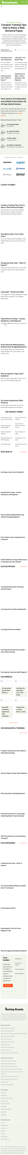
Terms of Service (5, 1139)
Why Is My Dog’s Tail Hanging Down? (13, 793)
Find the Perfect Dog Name (7, 986)
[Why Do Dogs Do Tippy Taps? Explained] (14, 364)
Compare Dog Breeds (6, 1109)
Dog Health (3, 1092)
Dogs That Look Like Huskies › (20, 418)
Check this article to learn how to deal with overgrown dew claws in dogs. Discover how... (13, 270)
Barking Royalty (9, 2)
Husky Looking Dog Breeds (7, 1030)
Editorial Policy (4, 1125)
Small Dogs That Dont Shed (7, 1041)
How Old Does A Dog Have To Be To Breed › (6, 419)
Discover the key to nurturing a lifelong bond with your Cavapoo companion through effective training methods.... (12, 212)
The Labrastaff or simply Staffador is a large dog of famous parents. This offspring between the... (14, 296)
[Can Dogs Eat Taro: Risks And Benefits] (14, 600)
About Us (3, 1122)
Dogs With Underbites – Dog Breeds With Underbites (6, 711)
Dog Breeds (3, 1106)
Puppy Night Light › (6, 444)
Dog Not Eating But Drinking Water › (6, 426)
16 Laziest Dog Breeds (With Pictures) (6, 690)
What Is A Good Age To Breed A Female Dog (11, 1069)
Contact (3, 1133)
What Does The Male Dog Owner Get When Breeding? (14, 1033)
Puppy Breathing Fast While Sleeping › (6, 439)
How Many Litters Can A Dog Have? (12, 472)
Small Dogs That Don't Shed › (21, 445)
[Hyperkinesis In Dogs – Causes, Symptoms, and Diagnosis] (14, 309)
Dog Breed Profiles (5, 1103)
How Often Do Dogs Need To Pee (9, 1066)
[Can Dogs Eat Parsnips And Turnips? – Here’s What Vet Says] (14, 640)
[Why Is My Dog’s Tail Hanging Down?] (14, 784)
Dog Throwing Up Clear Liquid (8, 1063)
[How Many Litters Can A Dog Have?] (14, 224)
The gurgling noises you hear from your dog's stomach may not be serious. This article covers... (12, 351)
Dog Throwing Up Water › (20, 432)
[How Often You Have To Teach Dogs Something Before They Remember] (14, 804)
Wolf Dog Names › (20, 973)
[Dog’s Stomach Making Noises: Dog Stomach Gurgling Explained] (14, 335)
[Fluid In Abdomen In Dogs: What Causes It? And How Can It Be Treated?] (14, 550)
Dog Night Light (4, 1082)
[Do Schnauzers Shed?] (14, 898)
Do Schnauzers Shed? (8, 908)
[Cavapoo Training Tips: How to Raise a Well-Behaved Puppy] (14, 195)
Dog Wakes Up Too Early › (20, 439)
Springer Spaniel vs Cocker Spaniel (9, 1052)
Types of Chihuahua (5, 1044)
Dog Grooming (4, 1101)
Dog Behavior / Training (14, 22)
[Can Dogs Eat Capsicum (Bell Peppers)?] (14, 662)
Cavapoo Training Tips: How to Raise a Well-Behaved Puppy (14, 27)
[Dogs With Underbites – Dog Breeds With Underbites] (7, 702)
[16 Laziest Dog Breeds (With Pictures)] (14, 391)
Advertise (3, 1131)
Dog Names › (18, 958)
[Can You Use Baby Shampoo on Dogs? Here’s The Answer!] (14, 876)
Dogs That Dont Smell (6, 1039)
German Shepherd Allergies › (6, 432)
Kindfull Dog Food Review (7, 1084)
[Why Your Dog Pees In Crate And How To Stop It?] (14, 826)
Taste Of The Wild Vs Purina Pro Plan (10, 1076)
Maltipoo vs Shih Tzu (6, 1050)
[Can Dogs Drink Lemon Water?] (14, 620)
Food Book (3, 1114)
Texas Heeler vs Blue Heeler (8, 1047)
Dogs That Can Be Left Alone (8, 1028)
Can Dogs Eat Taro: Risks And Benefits (13, 609)
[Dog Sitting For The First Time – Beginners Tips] (14, 919)
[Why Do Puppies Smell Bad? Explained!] (14, 941)
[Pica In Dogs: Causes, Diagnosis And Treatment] (14, 527)
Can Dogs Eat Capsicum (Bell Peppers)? (14, 672)
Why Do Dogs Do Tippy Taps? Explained (14, 773)
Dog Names (3, 1112)
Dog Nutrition (4, 1095)
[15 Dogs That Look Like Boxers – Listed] (21, 702)
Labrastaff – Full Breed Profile (12, 292)
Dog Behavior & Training (6, 1098)
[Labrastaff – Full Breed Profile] (14, 282)
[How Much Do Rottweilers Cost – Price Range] (21, 683)
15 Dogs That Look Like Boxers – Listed (21, 709)
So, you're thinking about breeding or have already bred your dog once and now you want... (13, 241)
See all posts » (23, 451)
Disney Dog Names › (18, 964)
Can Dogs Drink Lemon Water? (11, 629)
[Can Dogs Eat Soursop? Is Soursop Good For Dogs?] (14, 577)
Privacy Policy (4, 1136)
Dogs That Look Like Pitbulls (7, 1036)
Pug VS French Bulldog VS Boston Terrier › (20, 425)
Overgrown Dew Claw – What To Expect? (6, 78)
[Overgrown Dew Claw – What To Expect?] (14, 253)
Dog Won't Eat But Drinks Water (8, 1060)
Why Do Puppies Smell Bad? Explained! (14, 951)
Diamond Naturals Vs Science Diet (9, 1079)
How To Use (4, 1128)
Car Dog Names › (19, 969)
